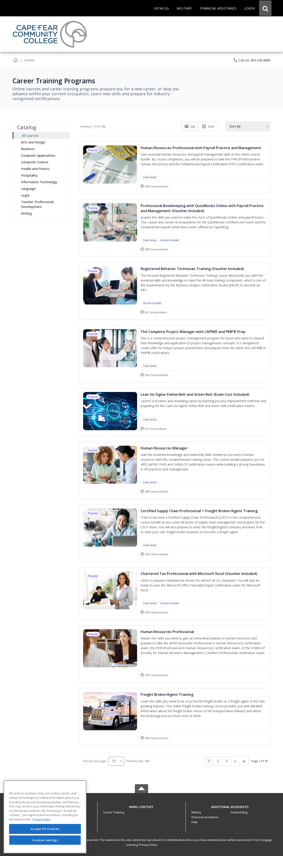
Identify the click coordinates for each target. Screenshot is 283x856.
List (193, 126)
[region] (45, 816)
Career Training (113, 812)
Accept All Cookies (45, 829)
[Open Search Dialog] (265, 8)
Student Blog (238, 812)
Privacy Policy (148, 845)
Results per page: (95, 761)
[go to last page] (244, 761)
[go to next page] (235, 761)
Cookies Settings (45, 840)
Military (196, 812)
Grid (211, 126)
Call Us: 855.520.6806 (251, 60)
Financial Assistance (204, 817)
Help (194, 822)
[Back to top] (141, 809)
